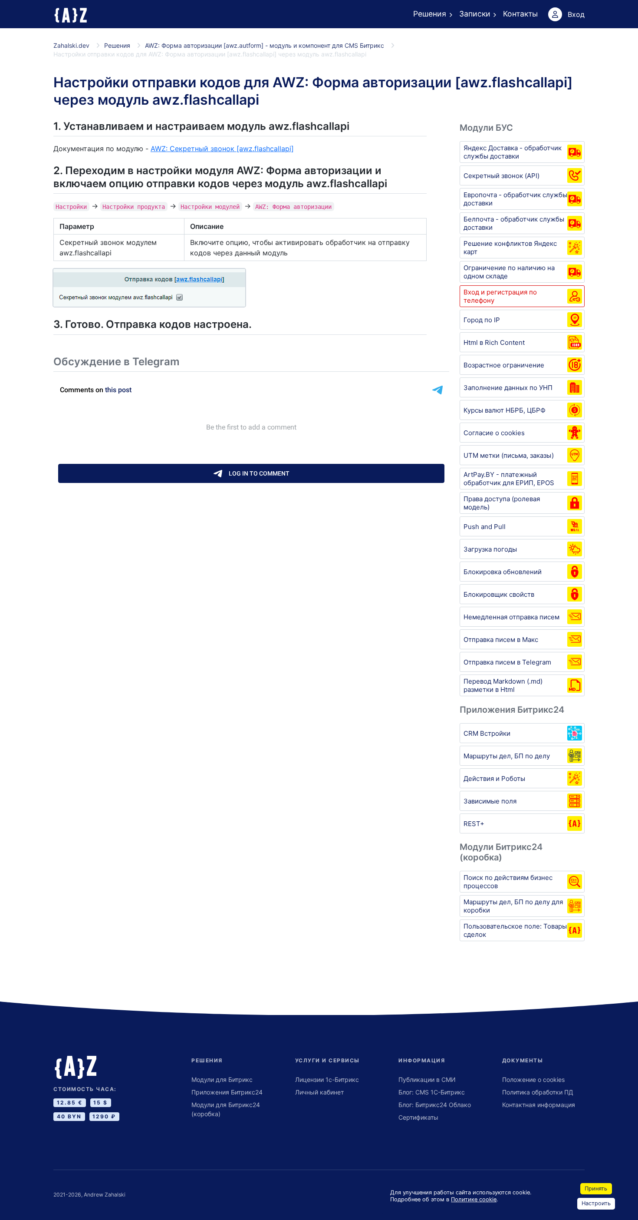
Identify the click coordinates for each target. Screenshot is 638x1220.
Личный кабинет (319, 1092)
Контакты (520, 13)
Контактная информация (538, 1104)
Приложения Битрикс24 (227, 1092)
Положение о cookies (533, 1079)
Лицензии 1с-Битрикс (327, 1079)
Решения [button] (429, 13)
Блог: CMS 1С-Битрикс (431, 1092)
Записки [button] (474, 13)
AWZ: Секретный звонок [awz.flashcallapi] (222, 148)
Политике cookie (474, 1199)
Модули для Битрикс (222, 1079)
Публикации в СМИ (427, 1079)
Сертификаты (418, 1117)
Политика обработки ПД (537, 1092)
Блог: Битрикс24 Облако (434, 1104)
